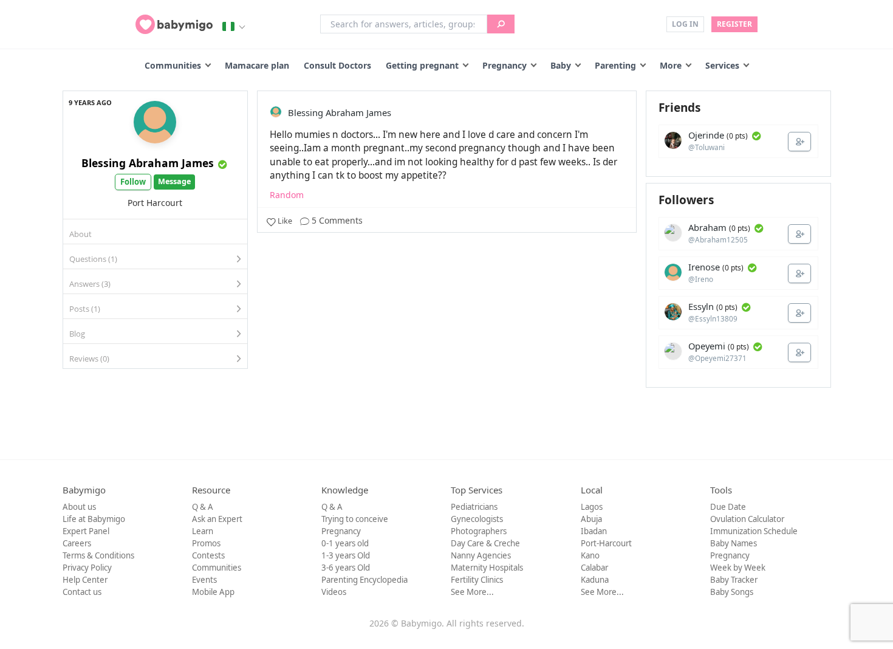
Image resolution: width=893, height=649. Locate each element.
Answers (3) (90, 283)
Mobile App (213, 591)
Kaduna (595, 579)
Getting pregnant (422, 65)
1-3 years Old (345, 555)
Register (734, 24)
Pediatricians (474, 506)
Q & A (202, 506)
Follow (133, 181)
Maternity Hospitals (487, 567)
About (80, 233)
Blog (77, 333)
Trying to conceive (354, 518)
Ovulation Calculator (747, 518)
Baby (560, 65)
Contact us (82, 591)
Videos (333, 591)
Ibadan (594, 531)
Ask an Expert (217, 518)
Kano (590, 555)
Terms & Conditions (98, 555)
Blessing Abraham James (147, 163)
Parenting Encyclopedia (364, 579)
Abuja (591, 518)
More (671, 65)
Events (204, 579)
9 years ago (90, 102)
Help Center (85, 579)
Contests (208, 555)
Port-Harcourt (606, 543)
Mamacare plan (257, 65)
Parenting (615, 65)
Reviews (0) (89, 358)
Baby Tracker (734, 579)
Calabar (594, 567)
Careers (77, 543)
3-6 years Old (345, 567)
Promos (206, 543)
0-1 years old (345, 543)
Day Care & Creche (485, 543)
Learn (202, 531)
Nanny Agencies (481, 555)
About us (79, 506)
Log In (685, 24)
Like (285, 221)
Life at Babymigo (94, 518)
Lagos (592, 506)
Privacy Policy (87, 567)
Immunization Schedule (754, 531)
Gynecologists (477, 518)
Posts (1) (84, 308)
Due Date (728, 506)
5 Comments (336, 220)
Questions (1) (93, 258)
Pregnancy (504, 65)
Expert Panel (86, 531)
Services (722, 65)
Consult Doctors (337, 65)
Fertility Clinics (477, 579)
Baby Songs (731, 591)
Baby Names (733, 543)
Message (174, 181)
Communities (173, 65)
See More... (472, 591)
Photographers (479, 531)
